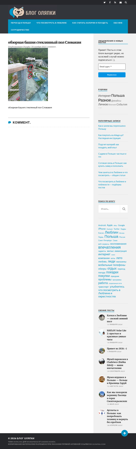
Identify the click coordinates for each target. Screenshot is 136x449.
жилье (110, 251)
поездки (112, 272)
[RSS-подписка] (115, 2)
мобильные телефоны (111, 264)
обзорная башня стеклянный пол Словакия (44, 42)
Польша (118, 95)
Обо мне (118, 23)
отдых (112, 268)
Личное (103, 104)
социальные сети (115, 283)
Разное (104, 100)
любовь (102, 261)
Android (102, 225)
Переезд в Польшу (21, 23)
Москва (121, 233)
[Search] (126, 2)
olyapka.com (98, 444)
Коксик (101, 233)
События (121, 104)
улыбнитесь (117, 286)
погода (101, 272)
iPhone (102, 228)
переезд (121, 269)
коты (113, 258)
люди (111, 261)
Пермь (100, 237)
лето (119, 258)
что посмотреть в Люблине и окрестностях (109, 293)
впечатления (109, 247)
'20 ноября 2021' (39, 46)
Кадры (123, 229)
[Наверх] (124, 433)
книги (113, 255)
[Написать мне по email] (121, 2)
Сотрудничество (20, 30)
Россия (122, 237)
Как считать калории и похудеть (90, 23)
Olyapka (26, 46)
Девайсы (116, 100)
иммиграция (121, 251)
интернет (104, 254)
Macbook (110, 229)
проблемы (104, 279)
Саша (115, 240)
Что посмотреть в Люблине (52, 23)
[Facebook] (110, 2)
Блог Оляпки (25, 438)
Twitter (117, 229)
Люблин (111, 232)
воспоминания (118, 243)
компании (104, 258)
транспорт (103, 286)
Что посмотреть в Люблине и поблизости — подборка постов (112, 184)
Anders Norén (48, 442)
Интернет (104, 95)
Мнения (112, 104)
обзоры (102, 268)
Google (121, 225)
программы (116, 280)
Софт (100, 108)
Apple (110, 225)
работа (103, 282)
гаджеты (102, 251)
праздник (115, 276)
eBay (115, 225)
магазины (121, 261)
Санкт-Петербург (105, 240)
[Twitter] (105, 2)
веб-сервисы (103, 244)
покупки (104, 275)
